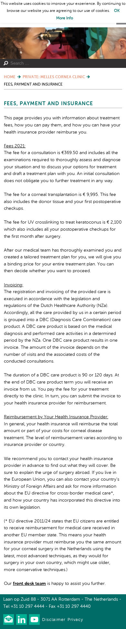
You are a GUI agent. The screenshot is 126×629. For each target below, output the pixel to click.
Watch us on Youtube (34, 619)
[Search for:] (60, 63)
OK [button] (117, 11)
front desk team (29, 583)
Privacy (75, 620)
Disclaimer (53, 620)
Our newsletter (8, 619)
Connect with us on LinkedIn (21, 619)
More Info (64, 18)
